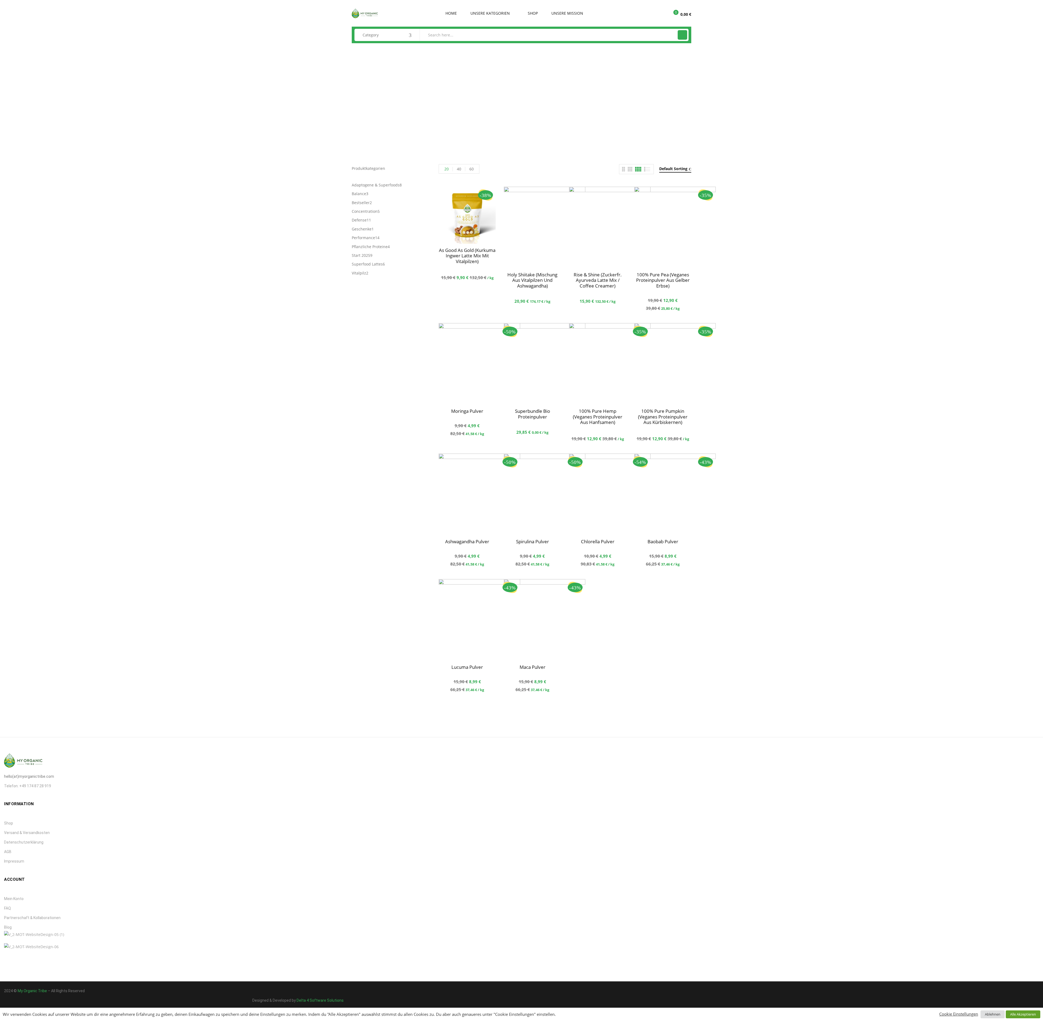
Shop (8, 823)
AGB (7, 852)
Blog (8, 927)
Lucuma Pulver (467, 667)
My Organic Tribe (32, 991)
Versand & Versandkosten (27, 832)
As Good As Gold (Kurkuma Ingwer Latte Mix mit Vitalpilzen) (467, 255)
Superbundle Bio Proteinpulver (532, 414)
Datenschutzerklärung (23, 842)
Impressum (14, 861)
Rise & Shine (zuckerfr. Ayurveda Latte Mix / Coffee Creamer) (598, 280)
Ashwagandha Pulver (467, 541)
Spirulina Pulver (532, 541)
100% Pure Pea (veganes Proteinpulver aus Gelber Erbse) (663, 280)
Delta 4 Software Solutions (320, 1000)
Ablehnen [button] (992, 1014)
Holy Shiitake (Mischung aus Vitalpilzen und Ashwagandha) (532, 280)
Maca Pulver (532, 667)
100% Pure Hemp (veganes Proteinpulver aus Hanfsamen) (597, 416)
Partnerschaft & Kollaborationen (32, 918)
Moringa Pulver (467, 411)
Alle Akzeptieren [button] (1023, 1014)
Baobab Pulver (663, 541)
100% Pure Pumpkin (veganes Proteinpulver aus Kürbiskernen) (662, 416)
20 (446, 168)
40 (459, 168)
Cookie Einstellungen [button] (958, 1014)
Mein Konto (14, 899)
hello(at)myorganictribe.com (29, 776)
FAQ (7, 908)
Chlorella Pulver (597, 541)
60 (471, 168)
